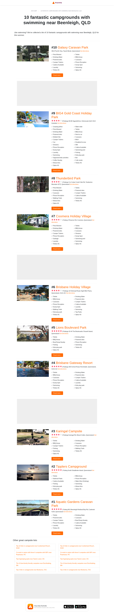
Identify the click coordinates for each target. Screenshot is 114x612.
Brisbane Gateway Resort (74, 363)
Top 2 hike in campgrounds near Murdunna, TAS (31, 570)
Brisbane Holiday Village (73, 287)
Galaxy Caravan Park (73, 47)
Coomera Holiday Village (73, 216)
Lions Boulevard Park (71, 327)
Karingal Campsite (69, 431)
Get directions (84, 51)
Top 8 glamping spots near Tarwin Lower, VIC (30, 559)
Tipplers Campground (71, 466)
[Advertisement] (57, 93)
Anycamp (34, 11)
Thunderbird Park (68, 178)
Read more (57, 75)
